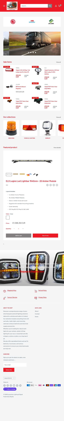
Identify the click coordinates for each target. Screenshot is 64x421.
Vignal (17, 68)
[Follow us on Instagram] (11, 385)
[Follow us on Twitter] (7, 385)
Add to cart (18, 235)
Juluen (18, 84)
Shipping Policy (11, 290)
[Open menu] (4, 6)
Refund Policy (42, 290)
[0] (59, 6)
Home (36, 316)
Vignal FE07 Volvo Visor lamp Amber (22, 102)
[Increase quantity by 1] (23, 228)
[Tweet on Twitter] (54, 185)
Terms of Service (12, 297)
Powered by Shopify (8, 396)
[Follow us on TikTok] (17, 385)
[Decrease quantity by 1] (14, 228)
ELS (45, 68)
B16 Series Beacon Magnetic (21, 87)
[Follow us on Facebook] (4, 385)
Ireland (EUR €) (8, 378)
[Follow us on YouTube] (14, 385)
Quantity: (8, 228)
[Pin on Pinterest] (50, 185)
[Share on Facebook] (47, 185)
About (36, 311)
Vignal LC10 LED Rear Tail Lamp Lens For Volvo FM (23, 71)
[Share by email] (57, 185)
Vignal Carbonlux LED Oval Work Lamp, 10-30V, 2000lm (51, 72)
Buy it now (45, 235)
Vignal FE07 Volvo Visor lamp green (50, 102)
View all (58, 62)
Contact (37, 314)
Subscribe (9, 370)
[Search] (50, 6)
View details (57, 147)
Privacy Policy (42, 297)
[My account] (56, 6)
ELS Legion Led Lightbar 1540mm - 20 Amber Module (31, 181)
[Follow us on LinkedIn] (20, 385)
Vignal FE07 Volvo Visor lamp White (50, 87)
